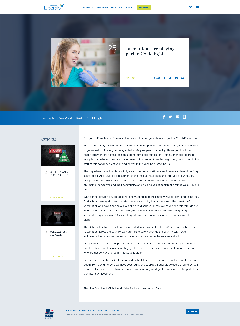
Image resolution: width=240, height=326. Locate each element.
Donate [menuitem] (143, 7)
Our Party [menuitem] (87, 7)
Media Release (57, 197)
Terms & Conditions (76, 310)
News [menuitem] (128, 7)
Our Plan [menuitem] (116, 7)
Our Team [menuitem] (102, 7)
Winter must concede (58, 233)
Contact (116, 310)
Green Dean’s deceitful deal (60, 173)
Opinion (131, 78)
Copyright (103, 310)
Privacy (92, 310)
